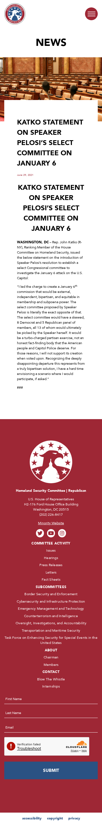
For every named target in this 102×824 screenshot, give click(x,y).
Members (51, 664)
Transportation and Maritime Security (51, 630)
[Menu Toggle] (91, 13)
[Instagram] (62, 533)
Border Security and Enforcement (50, 594)
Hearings (51, 558)
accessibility (32, 818)
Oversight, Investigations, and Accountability (51, 623)
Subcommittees (51, 587)
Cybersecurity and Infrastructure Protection (51, 601)
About (51, 650)
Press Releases (50, 565)
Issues (51, 550)
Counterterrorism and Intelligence (51, 616)
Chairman (51, 657)
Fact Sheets (51, 579)
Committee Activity (50, 543)
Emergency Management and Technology (51, 608)
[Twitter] (40, 533)
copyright (55, 818)
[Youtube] (51, 533)
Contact (51, 672)
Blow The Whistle (51, 679)
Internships (51, 686)
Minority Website (51, 523)
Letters (51, 572)
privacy (74, 818)
